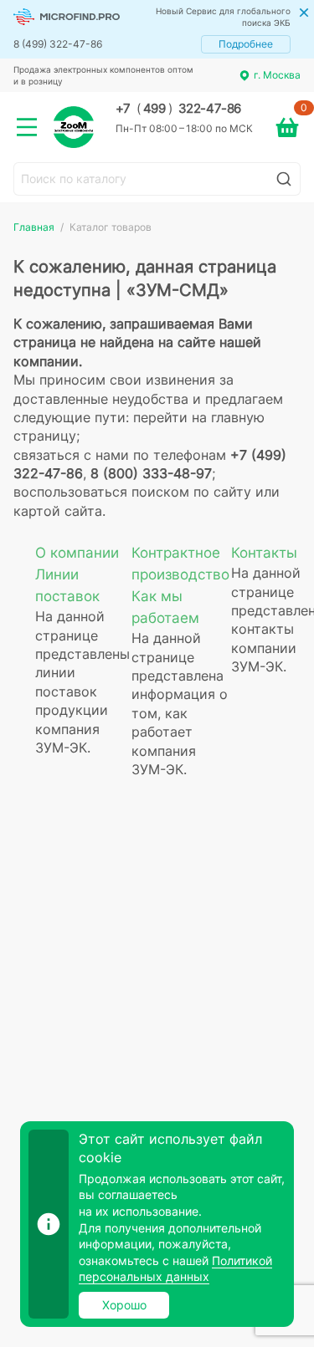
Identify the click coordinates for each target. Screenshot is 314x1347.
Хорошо (124, 1305)
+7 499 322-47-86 (178, 108)
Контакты (264, 552)
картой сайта (57, 511)
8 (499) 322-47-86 (57, 44)
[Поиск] (284, 179)
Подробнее (246, 44)
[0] (287, 127)
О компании (77, 552)
